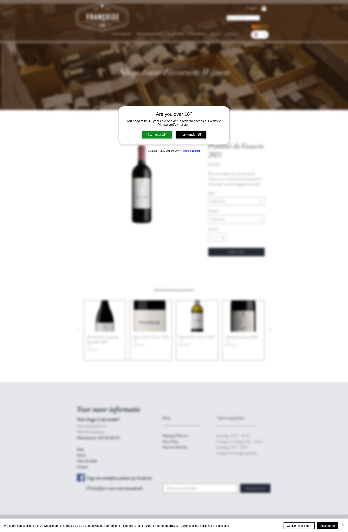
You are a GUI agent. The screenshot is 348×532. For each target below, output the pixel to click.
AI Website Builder (190, 151)
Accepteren (327, 526)
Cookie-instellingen (299, 526)
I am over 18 (157, 134)
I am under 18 (191, 134)
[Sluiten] (343, 525)
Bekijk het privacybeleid (215, 526)
